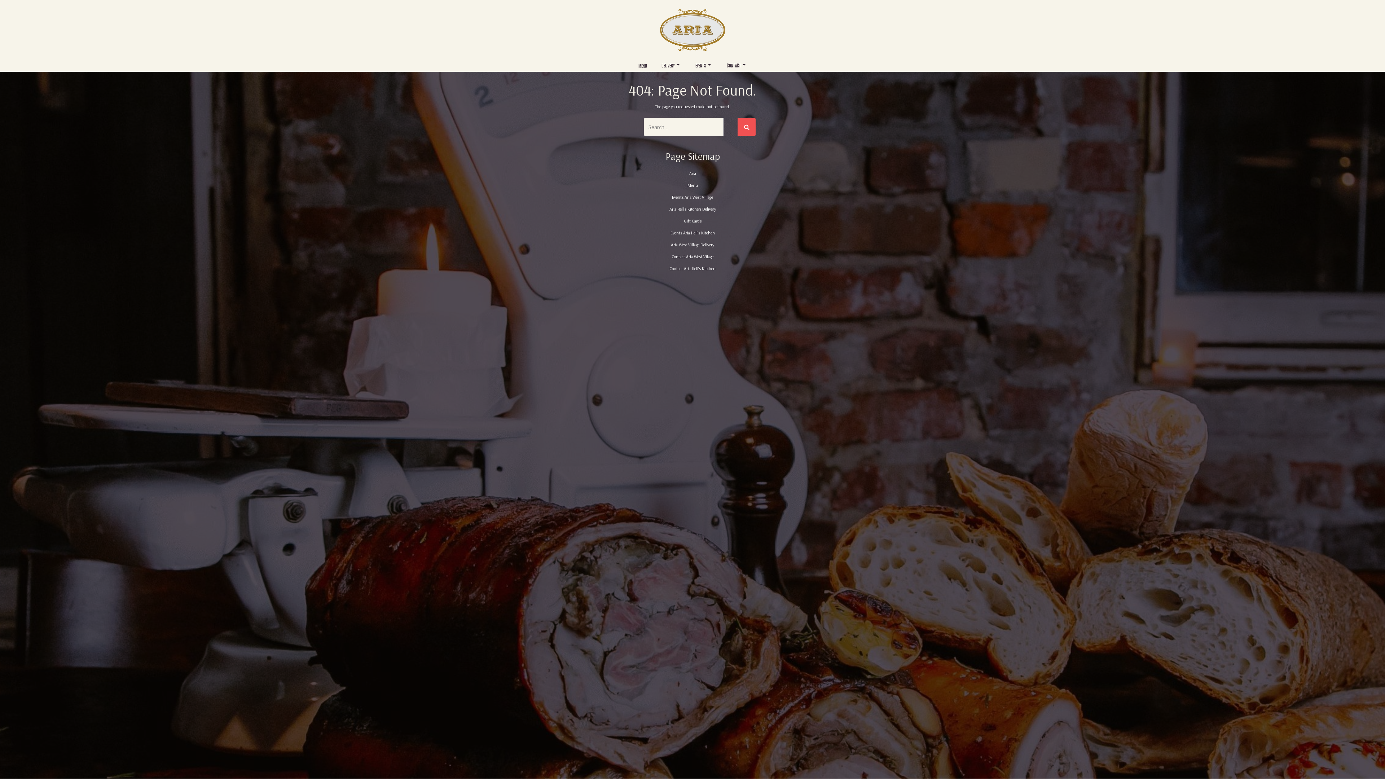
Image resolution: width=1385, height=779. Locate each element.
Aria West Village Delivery (692, 244)
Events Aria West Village (692, 197)
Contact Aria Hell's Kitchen (692, 268)
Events (700, 65)
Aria (692, 173)
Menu (642, 66)
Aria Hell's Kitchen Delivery (692, 209)
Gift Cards (693, 221)
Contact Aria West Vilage (692, 256)
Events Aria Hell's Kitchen (692, 233)
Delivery (668, 65)
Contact (734, 65)
